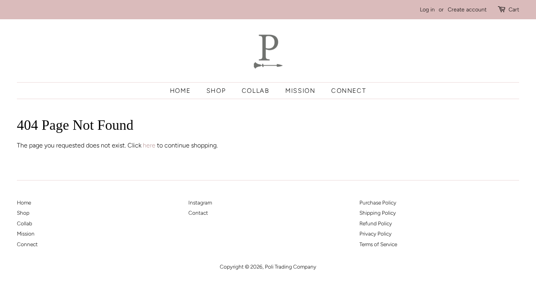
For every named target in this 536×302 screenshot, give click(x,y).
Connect (348, 90)
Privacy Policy (375, 233)
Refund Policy (375, 223)
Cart (514, 9)
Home (180, 90)
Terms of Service (378, 244)
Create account (467, 9)
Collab (256, 90)
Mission (300, 90)
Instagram (200, 202)
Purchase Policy (377, 202)
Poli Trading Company (290, 266)
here (149, 145)
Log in (427, 9)
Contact (198, 213)
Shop (216, 90)
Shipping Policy (377, 213)
